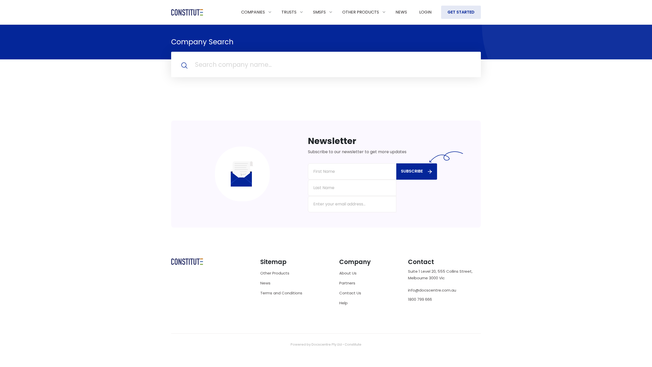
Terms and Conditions (281, 293)
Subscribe (412, 171)
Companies (253, 12)
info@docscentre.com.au (432, 290)
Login (425, 12)
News (401, 12)
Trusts (288, 12)
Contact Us (350, 293)
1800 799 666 (420, 299)
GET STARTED (460, 12)
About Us (348, 273)
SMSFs (319, 12)
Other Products (360, 12)
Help (343, 303)
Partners (347, 283)
